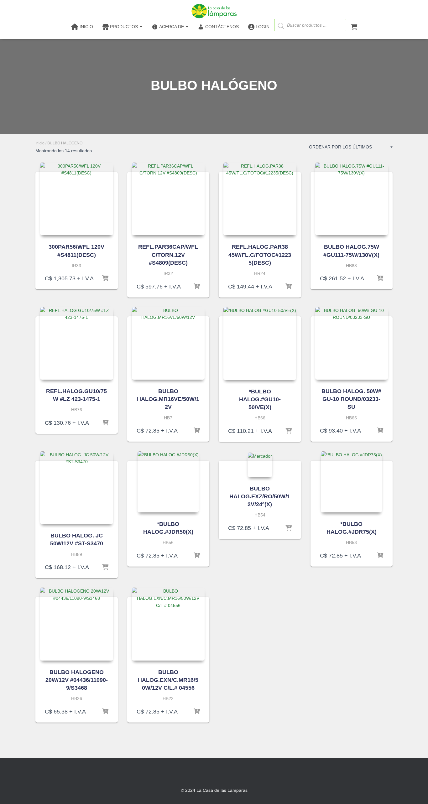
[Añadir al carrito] (105, 278)
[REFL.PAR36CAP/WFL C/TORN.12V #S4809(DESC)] (168, 199)
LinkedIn (225, 775)
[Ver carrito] (354, 26)
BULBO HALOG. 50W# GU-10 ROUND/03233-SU (351, 399)
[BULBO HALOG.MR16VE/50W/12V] (168, 343)
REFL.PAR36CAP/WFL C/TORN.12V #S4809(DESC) (168, 255)
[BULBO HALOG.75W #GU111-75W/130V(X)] (351, 199)
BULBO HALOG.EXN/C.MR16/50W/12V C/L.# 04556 (168, 680)
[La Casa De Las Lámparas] (214, 11)
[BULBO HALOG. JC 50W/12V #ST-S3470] (76, 487)
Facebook (203, 775)
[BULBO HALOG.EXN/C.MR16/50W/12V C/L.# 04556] (168, 624)
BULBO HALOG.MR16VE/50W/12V (168, 399)
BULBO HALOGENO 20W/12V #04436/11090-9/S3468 (76, 680)
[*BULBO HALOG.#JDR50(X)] (168, 481)
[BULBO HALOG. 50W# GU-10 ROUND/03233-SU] (351, 343)
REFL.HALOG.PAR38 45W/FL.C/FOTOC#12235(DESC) (259, 255)
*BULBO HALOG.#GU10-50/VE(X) (260, 399)
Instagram (214, 775)
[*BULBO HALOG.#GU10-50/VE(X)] (259, 343)
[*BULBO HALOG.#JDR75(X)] (351, 481)
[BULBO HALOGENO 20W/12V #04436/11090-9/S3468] (76, 624)
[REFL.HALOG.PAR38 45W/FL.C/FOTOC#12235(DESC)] (259, 199)
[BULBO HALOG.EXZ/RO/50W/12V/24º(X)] (260, 464)
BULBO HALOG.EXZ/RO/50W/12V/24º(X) (259, 496)
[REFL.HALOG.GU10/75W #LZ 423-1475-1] (76, 343)
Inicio (39, 143)
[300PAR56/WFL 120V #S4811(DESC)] (76, 199)
